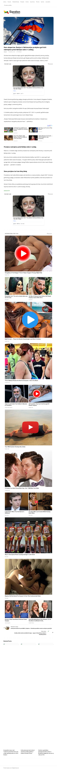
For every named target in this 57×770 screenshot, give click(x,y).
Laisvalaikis (48, 2)
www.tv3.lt (7, 191)
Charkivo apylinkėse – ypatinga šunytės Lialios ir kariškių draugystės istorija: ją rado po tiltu (46, 752)
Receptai (22, 2)
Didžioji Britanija (15, 2)
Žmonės (37, 2)
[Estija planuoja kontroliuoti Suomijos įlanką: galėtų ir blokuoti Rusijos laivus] (28, 696)
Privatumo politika (8, 5)
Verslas (27, 2)
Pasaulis (9, 2)
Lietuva (4, 2)
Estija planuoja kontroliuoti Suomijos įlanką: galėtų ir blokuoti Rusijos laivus (28, 751)
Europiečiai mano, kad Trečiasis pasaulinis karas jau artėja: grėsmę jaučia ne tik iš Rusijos (10, 752)
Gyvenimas (32, 2)
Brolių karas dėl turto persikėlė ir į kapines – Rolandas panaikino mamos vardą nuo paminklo (31, 628)
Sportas (42, 2)
